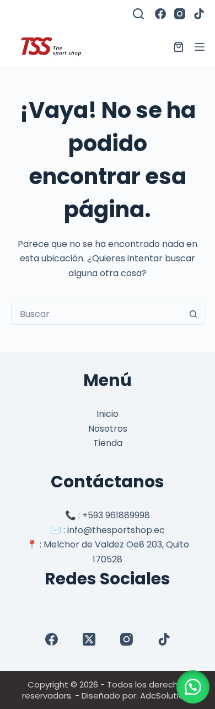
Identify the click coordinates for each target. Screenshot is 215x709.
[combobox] (97, 314)
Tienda (107, 443)
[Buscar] (138, 13)
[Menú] (200, 47)
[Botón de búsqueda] (193, 313)
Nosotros (107, 428)
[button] (192, 686)
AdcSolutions (167, 695)
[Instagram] (179, 13)
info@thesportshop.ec (116, 530)
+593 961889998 (116, 515)
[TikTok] (199, 13)
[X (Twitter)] (89, 639)
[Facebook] (160, 13)
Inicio (107, 413)
